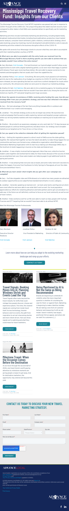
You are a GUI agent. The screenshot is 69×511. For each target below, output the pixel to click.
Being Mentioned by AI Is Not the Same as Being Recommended (50, 289)
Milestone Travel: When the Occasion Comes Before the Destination (16, 359)
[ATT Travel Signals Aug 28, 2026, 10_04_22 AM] (18, 274)
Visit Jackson (19, 77)
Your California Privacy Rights (11, 488)
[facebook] (61, 507)
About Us (37, 481)
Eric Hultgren (47, 328)
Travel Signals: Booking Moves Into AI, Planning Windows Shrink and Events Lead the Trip (16, 291)
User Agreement (7, 475)
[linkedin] (65, 507)
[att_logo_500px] (57, 496)
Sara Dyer (13, 334)
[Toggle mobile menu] (65, 4)
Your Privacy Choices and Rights (12, 478)
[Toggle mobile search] (62, 4)
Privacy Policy (7, 476)
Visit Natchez (18, 88)
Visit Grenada (18, 65)
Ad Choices (7, 491)
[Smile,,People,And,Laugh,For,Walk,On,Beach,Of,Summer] (18, 344)
